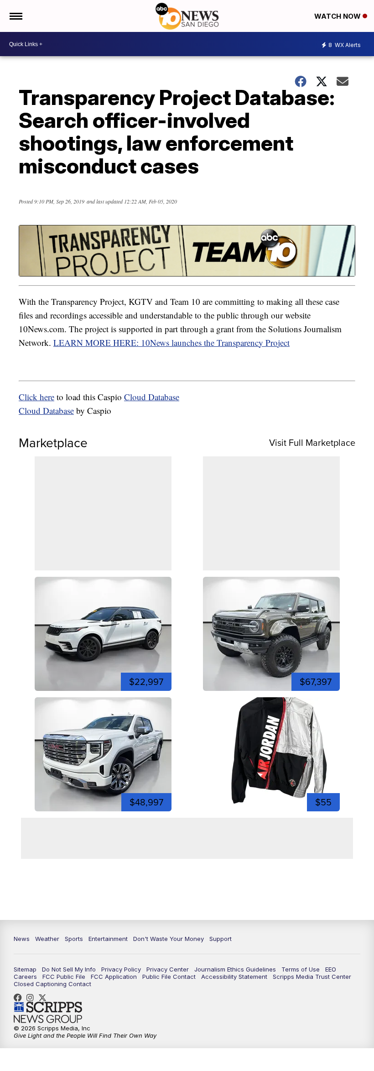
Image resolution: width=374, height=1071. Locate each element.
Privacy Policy (121, 969)
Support (220, 938)
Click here (36, 396)
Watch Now (338, 16)
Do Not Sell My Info (69, 969)
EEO (330, 969)
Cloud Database (151, 396)
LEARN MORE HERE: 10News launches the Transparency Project (171, 342)
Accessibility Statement (234, 976)
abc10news (20, 997)
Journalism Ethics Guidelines (235, 969)
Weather (47, 938)
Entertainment (108, 938)
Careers (25, 976)
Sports (74, 938)
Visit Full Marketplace (312, 442)
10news (44, 997)
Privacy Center (167, 969)
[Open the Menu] (15, 16)
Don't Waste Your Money (168, 938)
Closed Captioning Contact (52, 983)
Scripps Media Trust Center (312, 976)
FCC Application (114, 976)
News (22, 938)
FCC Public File (63, 976)
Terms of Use (300, 969)
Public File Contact (169, 976)
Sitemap (25, 969)
